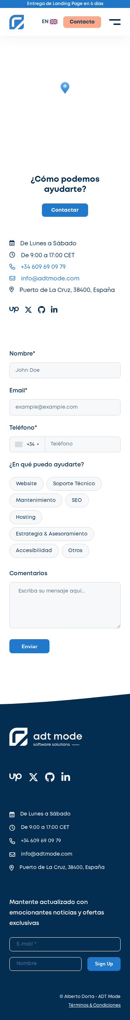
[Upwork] (15, 778)
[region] (65, 93)
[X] (33, 778)
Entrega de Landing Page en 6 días (65, 4)
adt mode (57, 736)
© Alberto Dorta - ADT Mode (90, 997)
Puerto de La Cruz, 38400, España (62, 867)
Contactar (65, 210)
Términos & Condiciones (95, 1005)
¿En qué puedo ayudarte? (46, 465)
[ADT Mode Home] (16, 22)
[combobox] (27, 444)
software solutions (51, 744)
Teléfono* (23, 428)
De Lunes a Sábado (45, 814)
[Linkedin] (65, 778)
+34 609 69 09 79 (43, 267)
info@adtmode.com (50, 278)
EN (45, 22)
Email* (18, 390)
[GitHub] (50, 778)
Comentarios (28, 573)
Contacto (82, 22)
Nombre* (22, 354)
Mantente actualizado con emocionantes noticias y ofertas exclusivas (56, 913)
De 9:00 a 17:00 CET (45, 827)
